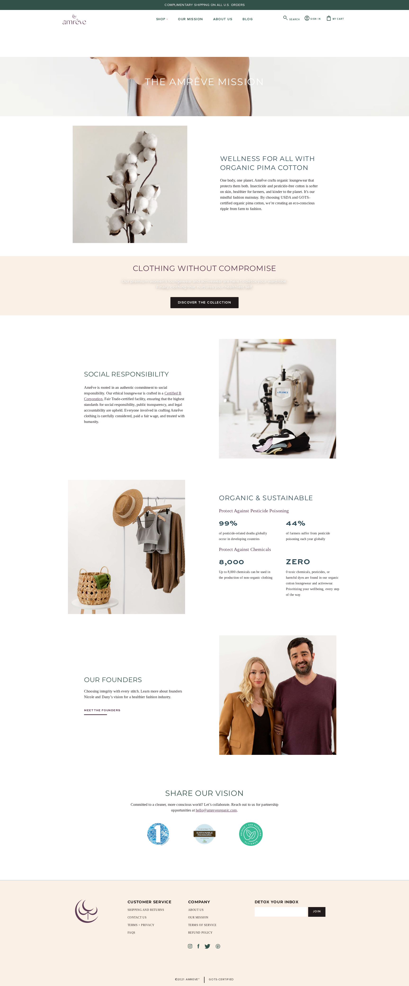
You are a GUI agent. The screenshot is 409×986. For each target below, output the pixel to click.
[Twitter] (207, 946)
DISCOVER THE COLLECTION (204, 302)
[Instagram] (190, 946)
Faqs (131, 932)
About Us (196, 910)
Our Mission (198, 917)
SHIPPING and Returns (146, 910)
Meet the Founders (102, 710)
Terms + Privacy (141, 925)
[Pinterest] (218, 946)
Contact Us (137, 917)
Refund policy (200, 932)
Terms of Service (202, 925)
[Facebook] (198, 946)
